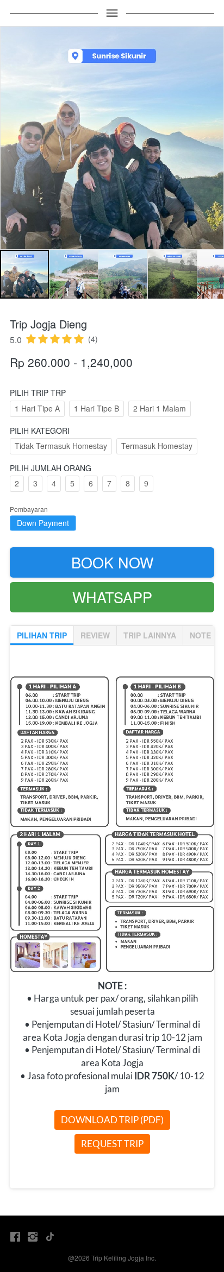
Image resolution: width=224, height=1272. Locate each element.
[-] (15, 1237)
